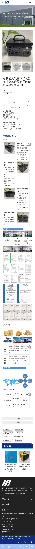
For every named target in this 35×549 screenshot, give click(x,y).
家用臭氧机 (19, 433)
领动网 (11, 538)
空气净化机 (6, 436)
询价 (14, 103)
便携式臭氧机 (19, 429)
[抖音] (31, 542)
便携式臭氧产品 (8, 433)
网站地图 (17, 538)
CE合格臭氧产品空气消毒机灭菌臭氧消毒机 (24, 466)
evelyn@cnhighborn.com (10, 519)
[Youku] (21, 542)
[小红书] (28, 542)
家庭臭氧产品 (7, 440)
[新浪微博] (18, 542)
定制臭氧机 (18, 440)
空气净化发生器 (18, 436)
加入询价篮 (15, 107)
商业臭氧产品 (7, 429)
